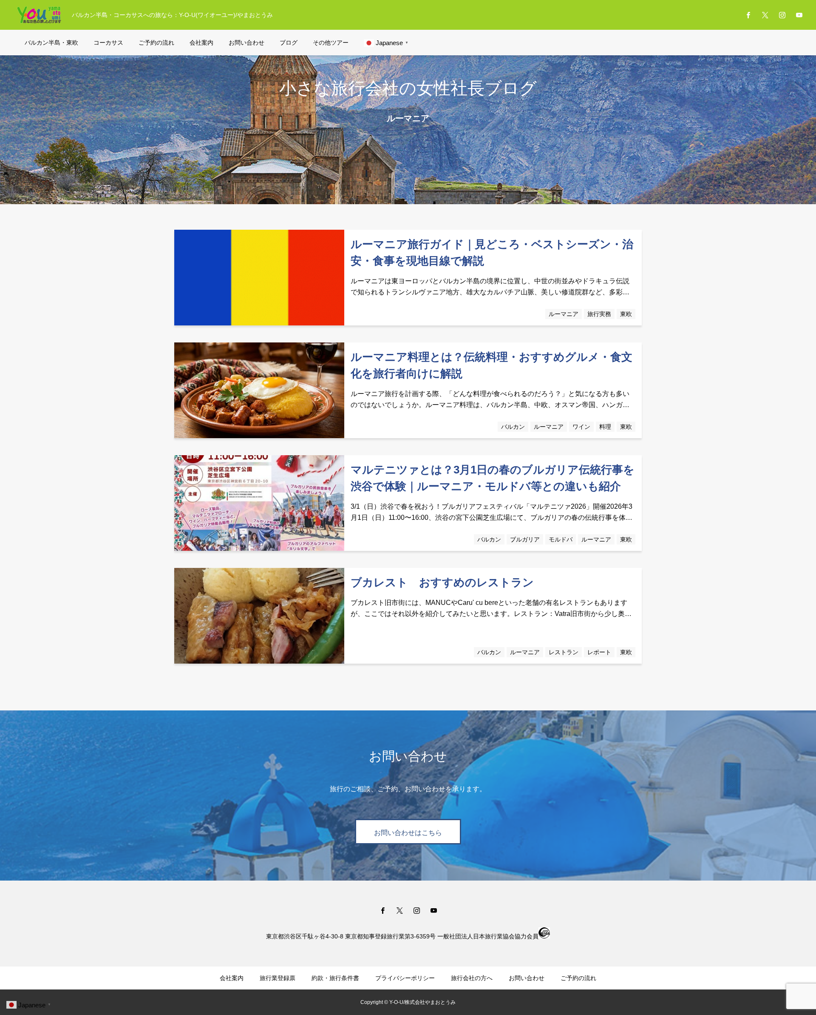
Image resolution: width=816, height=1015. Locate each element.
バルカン (513, 426)
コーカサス (108, 42)
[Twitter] (765, 15)
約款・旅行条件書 (335, 978)
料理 (605, 426)
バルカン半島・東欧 (51, 42)
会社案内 (201, 42)
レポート (599, 652)
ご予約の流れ (156, 42)
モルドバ (560, 539)
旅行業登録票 (277, 978)
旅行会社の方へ (472, 978)
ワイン (581, 426)
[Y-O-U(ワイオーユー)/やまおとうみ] (39, 14)
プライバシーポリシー (405, 978)
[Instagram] (782, 15)
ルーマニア (563, 314)
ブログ (289, 42)
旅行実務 (599, 314)
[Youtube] (799, 15)
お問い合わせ (246, 42)
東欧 (626, 314)
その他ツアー (330, 42)
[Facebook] (748, 15)
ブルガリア (525, 539)
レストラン (563, 652)
